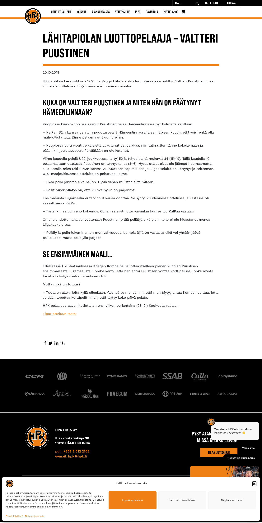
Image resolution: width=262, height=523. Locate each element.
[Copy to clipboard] (62, 343)
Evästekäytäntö (14, 516)
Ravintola (152, 12)
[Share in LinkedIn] (56, 343)
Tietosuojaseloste (34, 516)
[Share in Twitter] (50, 343)
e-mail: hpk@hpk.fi (71, 456)
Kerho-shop (171, 12)
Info (137, 12)
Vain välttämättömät (182, 500)
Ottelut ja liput (61, 12)
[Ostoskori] (184, 12)
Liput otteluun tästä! (60, 314)
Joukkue (81, 12)
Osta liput (211, 3)
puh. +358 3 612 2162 (72, 451)
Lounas (231, 3)
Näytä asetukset (232, 500)
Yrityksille (122, 12)
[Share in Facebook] (45, 343)
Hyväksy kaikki (132, 500)
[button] (254, 483)
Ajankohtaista (101, 12)
